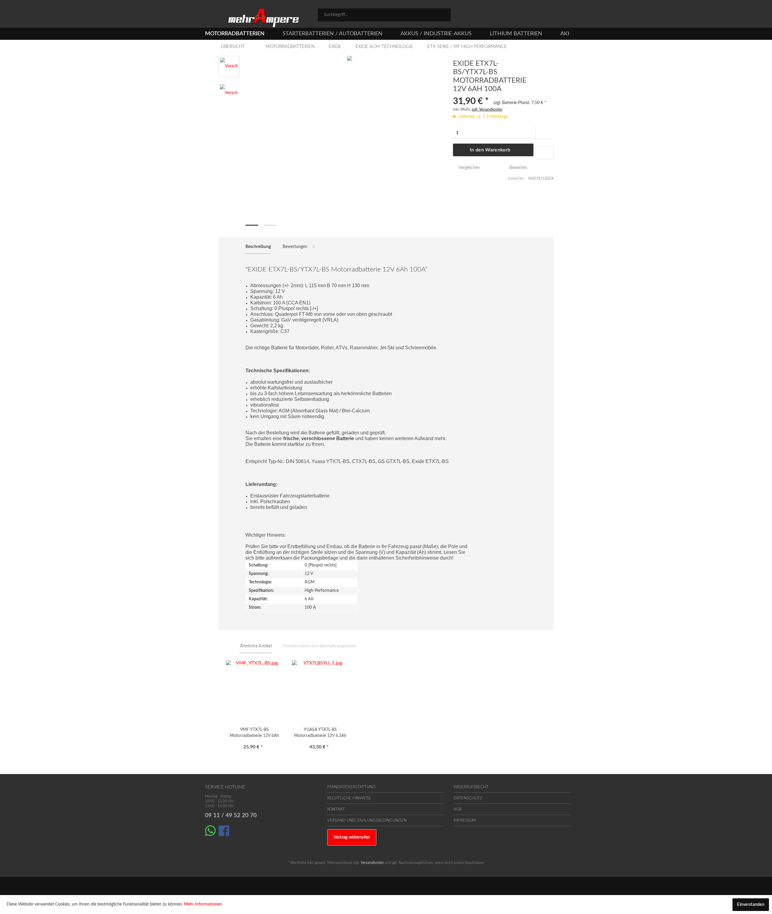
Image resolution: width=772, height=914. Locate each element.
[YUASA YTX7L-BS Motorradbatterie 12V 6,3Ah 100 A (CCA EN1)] (320, 690)
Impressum (465, 821)
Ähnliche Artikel (256, 646)
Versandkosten (372, 863)
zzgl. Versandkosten (487, 109)
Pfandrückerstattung (351, 787)
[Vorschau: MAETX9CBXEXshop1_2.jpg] (228, 93)
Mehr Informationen (203, 904)
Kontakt (336, 809)
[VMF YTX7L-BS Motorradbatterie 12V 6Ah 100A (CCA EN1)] (254, 690)
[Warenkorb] (563, 16)
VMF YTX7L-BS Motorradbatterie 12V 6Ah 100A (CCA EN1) (254, 734)
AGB (458, 809)
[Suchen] (444, 14)
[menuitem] (384, 14)
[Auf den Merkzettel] (545, 153)
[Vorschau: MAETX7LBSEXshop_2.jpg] (228, 66)
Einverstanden (750, 905)
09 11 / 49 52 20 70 (231, 815)
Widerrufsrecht (471, 787)
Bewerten (517, 168)
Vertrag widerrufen (352, 837)
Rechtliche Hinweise (349, 798)
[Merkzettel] (513, 16)
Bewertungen (299, 247)
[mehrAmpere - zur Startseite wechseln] (263, 18)
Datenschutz (468, 798)
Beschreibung (258, 247)
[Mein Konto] (540, 16)
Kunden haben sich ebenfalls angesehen (319, 646)
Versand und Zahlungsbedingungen (367, 821)
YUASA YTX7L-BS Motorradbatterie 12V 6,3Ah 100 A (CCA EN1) (320, 734)
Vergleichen (468, 168)
